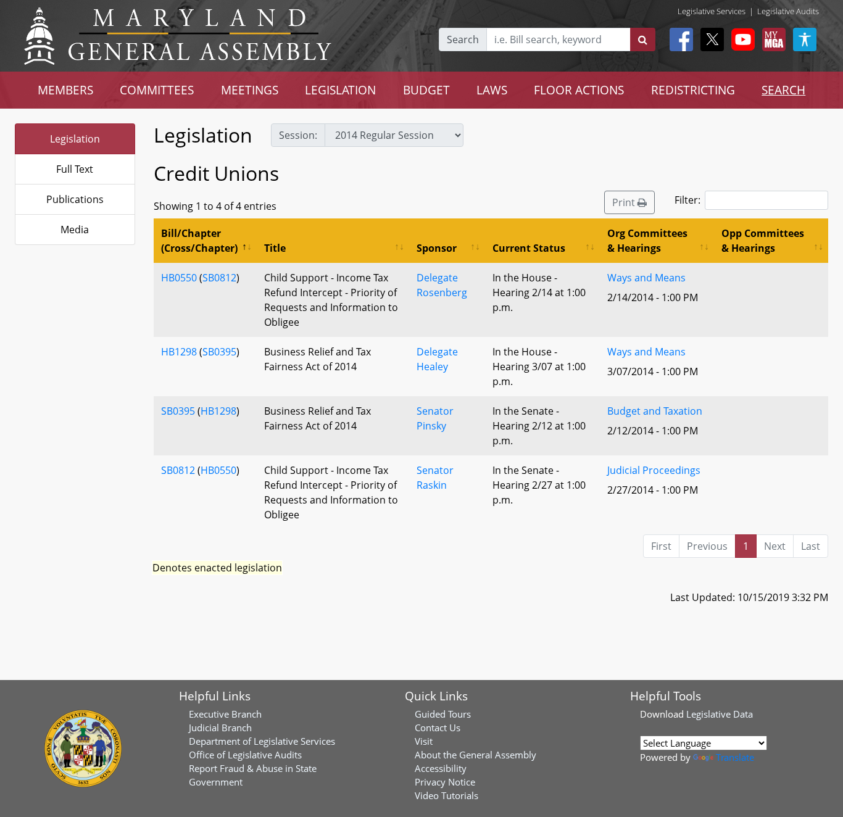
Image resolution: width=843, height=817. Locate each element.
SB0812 (219, 277)
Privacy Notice (445, 782)
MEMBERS (65, 89)
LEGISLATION (340, 89)
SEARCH (783, 89)
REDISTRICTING (693, 89)
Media (74, 229)
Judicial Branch (220, 727)
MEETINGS (249, 89)
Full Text (74, 169)
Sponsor (437, 248)
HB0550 (179, 277)
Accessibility (441, 768)
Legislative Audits (788, 11)
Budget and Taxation (654, 411)
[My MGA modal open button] (771, 39)
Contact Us (437, 727)
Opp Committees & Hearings (762, 240)
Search (463, 39)
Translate (735, 757)
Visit (424, 741)
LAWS (491, 89)
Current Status (528, 248)
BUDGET (426, 89)
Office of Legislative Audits (245, 755)
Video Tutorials (446, 795)
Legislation (75, 139)
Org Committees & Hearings (647, 240)
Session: (298, 135)
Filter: (687, 200)
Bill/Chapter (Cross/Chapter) (199, 240)
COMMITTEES (157, 89)
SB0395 (219, 352)
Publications (75, 199)
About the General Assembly (475, 755)
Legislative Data (719, 714)
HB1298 (179, 352)
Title (275, 248)
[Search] (642, 39)
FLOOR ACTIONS (579, 89)
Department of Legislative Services (262, 741)
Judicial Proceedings (653, 470)
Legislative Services (711, 11)
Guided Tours (443, 714)
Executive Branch (225, 714)
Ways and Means (646, 277)
